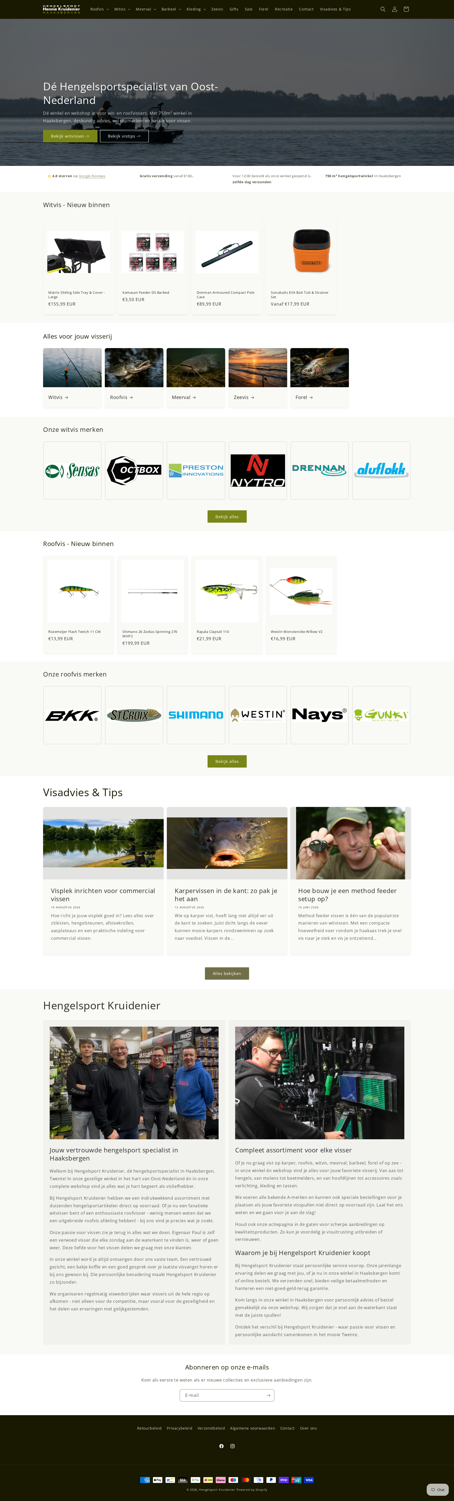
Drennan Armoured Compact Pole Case (225, 294)
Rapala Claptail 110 (213, 631)
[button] (99, 9)
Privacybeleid (179, 1428)
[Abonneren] (268, 1395)
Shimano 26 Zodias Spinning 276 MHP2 (149, 633)
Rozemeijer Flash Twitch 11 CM (74, 631)
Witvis (55, 397)
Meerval (181, 397)
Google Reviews (92, 176)
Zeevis (241, 397)
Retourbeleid (149, 1428)
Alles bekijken (227, 973)
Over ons (308, 1428)
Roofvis (118, 397)
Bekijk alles (227, 516)
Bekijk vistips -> (124, 136)
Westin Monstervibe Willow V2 (297, 631)
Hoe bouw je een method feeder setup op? (347, 894)
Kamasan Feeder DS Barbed (145, 292)
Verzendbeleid (211, 1428)
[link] (134, 1083)
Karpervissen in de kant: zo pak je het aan (226, 894)
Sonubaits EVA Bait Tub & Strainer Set (300, 294)
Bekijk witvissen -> (70, 136)
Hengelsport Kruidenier (217, 1490)
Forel (301, 397)
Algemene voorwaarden (252, 1428)
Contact (287, 1428)
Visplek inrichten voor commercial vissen (103, 894)
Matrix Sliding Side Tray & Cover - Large (76, 294)
